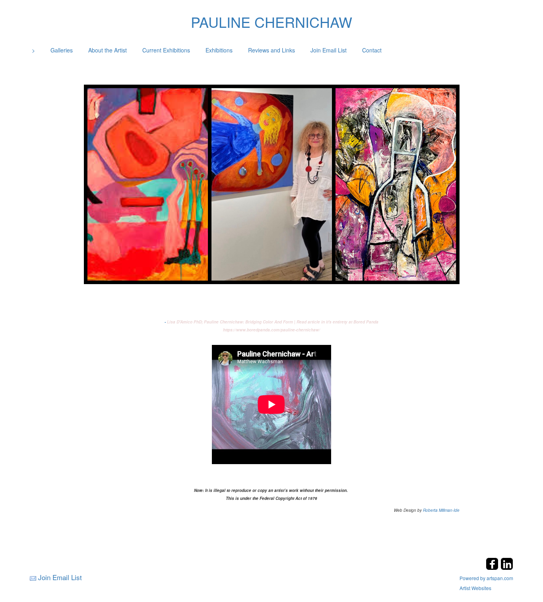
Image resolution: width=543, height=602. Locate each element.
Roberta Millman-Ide (441, 510)
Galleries (61, 50)
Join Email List (328, 50)
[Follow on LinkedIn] (506, 568)
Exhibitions (219, 50)
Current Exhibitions (166, 50)
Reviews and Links (271, 50)
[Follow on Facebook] (493, 568)
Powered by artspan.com (486, 578)
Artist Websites (475, 588)
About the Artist (107, 50)
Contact (372, 50)
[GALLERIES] (272, 183)
